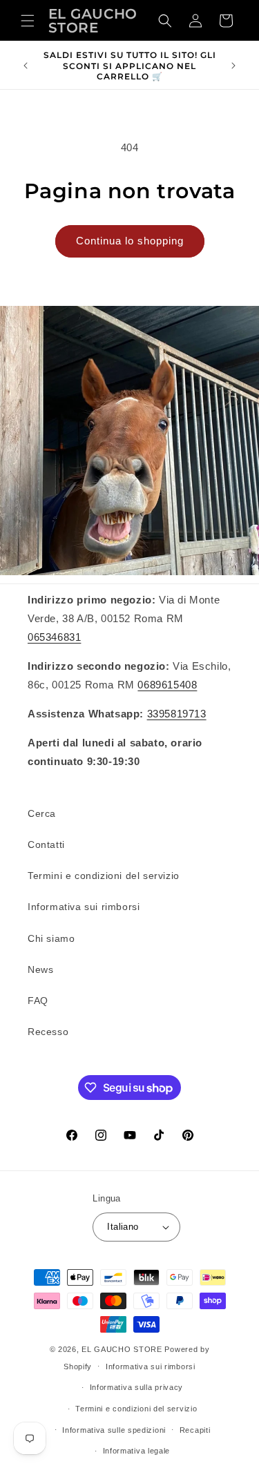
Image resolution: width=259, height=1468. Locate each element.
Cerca (42, 813)
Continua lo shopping (130, 241)
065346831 (54, 637)
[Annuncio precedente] (25, 65)
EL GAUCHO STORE (121, 1349)
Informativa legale (137, 1451)
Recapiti (195, 1430)
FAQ (38, 1000)
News (40, 969)
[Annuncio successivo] (233, 65)
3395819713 (177, 713)
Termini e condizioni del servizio (104, 875)
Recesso (48, 1031)
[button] (27, 21)
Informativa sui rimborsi (84, 906)
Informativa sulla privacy (137, 1387)
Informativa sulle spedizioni (114, 1430)
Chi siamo (51, 938)
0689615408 (167, 684)
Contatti (46, 844)
